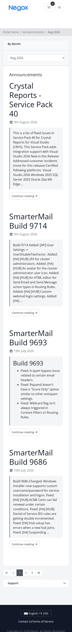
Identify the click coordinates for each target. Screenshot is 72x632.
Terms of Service (43, 621)
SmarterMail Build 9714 (31, 221)
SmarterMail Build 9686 (31, 457)
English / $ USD (38, 613)
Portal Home (11, 32)
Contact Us (25, 621)
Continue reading (23, 196)
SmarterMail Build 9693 (31, 337)
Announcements (33, 32)
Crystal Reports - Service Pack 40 (31, 99)
